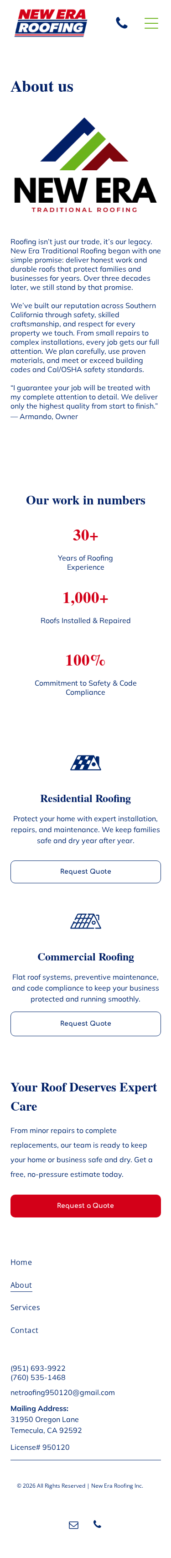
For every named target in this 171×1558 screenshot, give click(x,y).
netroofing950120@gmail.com (62, 1392)
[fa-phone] (121, 28)
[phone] (97, 1525)
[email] (74, 1525)
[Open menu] (151, 23)
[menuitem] (85, 1266)
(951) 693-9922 (38, 1368)
